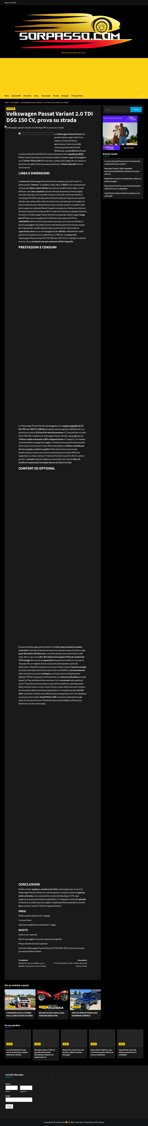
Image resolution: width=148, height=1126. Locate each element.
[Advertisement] (74, 75)
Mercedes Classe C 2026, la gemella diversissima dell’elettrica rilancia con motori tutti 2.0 (121, 171)
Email (8, 1096)
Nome (8, 1091)
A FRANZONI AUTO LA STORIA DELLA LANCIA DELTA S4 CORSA (19, 1014)
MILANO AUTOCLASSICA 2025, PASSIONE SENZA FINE (52, 1014)
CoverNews (88, 1122)
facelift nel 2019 (75, 154)
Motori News (35, 951)
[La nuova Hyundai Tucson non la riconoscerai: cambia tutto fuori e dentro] (18, 1038)
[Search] (141, 96)
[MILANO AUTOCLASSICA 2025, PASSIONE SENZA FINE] (52, 999)
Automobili (16, 96)
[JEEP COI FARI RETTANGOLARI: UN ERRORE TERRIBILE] (85, 999)
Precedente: (32, 963)
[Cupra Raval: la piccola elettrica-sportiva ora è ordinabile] (130, 1038)
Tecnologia (46, 96)
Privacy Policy (77, 96)
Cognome (23, 1091)
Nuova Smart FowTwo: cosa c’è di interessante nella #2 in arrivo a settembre (122, 187)
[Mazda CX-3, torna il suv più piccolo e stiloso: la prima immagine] (74, 1038)
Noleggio (65, 96)
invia (9, 1106)
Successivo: (70, 963)
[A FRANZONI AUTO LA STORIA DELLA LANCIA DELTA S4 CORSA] (20, 999)
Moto (7, 96)
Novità (56, 96)
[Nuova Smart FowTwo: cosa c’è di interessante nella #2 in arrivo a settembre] (102, 1038)
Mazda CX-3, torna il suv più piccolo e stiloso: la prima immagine (122, 179)
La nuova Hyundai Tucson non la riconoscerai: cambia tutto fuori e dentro (122, 162)
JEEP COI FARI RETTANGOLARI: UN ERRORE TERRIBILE (85, 1014)
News (36, 96)
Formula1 (27, 96)
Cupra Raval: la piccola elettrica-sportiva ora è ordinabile (122, 194)
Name (8, 1084)
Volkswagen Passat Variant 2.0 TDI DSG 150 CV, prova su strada (55, 948)
